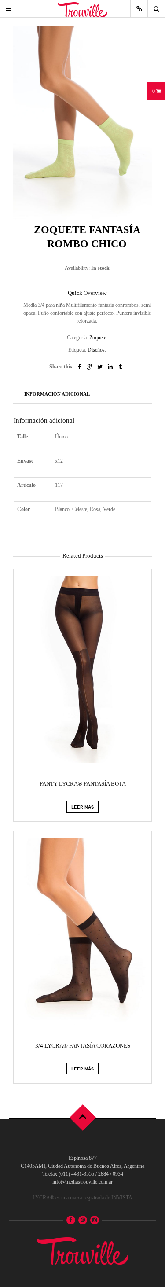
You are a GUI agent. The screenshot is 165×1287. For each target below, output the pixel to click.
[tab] (57, 394)
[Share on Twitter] (100, 367)
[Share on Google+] (89, 367)
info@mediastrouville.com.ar (82, 1182)
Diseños (96, 350)
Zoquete (97, 338)
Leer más (82, 806)
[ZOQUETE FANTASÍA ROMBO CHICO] (82, 124)
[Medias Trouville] (82, 1249)
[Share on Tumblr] (120, 367)
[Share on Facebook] (79, 367)
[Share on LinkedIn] (110, 367)
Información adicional (57, 394)
